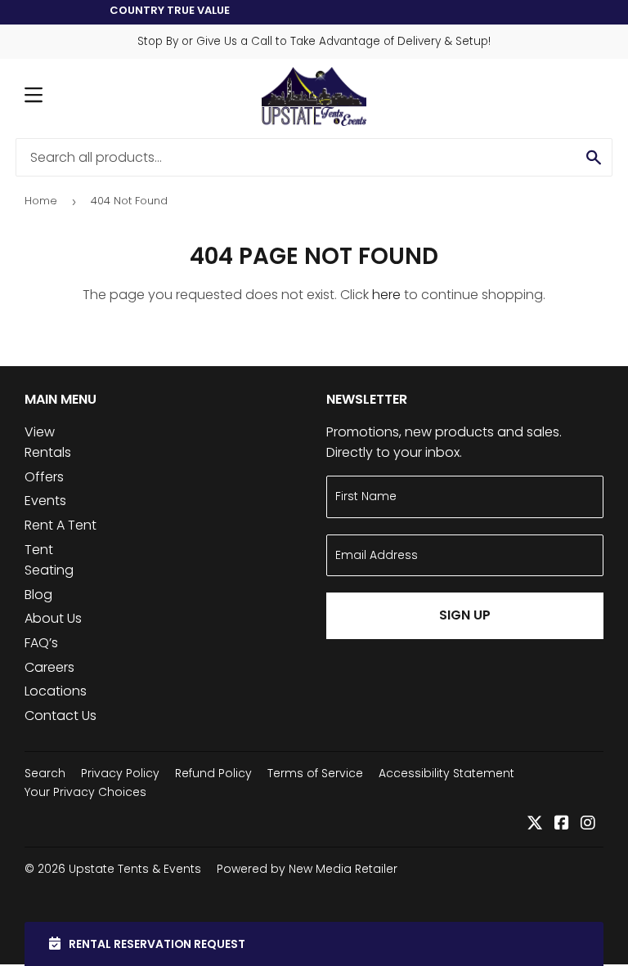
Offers (44, 476)
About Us (53, 618)
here (386, 294)
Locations (56, 691)
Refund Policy (213, 773)
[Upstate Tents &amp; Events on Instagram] (588, 824)
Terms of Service (315, 773)
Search (45, 773)
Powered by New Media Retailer (307, 869)
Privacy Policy (120, 773)
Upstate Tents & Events (135, 869)
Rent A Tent (60, 525)
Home (41, 200)
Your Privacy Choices (85, 792)
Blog (38, 594)
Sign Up (465, 615)
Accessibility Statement (446, 773)
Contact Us (60, 715)
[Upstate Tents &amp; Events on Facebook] (561, 824)
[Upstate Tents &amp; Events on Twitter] (535, 824)
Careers (49, 667)
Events (45, 500)
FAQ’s (41, 642)
